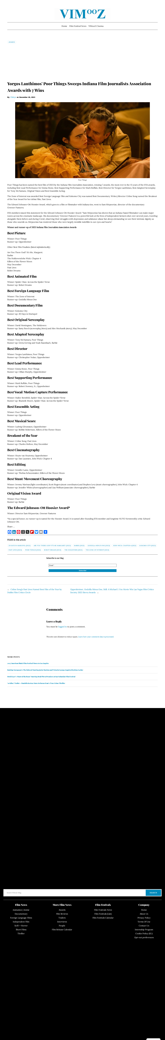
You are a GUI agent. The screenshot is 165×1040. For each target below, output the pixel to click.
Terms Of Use (144, 921)
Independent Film (21, 921)
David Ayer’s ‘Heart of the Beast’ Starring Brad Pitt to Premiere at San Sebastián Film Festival (41, 677)
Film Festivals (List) (102, 914)
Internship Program (144, 929)
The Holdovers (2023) (73, 550)
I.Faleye (13, 97)
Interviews (62, 921)
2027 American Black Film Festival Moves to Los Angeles (28, 663)
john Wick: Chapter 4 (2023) (124, 546)
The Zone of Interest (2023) (97, 550)
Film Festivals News (103, 910)
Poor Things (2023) (33, 550)
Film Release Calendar (62, 929)
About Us (144, 914)
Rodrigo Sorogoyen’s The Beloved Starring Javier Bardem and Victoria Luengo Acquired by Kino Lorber (45, 670)
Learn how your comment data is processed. (96, 637)
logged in (62, 626)
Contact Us (144, 925)
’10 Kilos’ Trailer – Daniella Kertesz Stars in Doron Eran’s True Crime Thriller (36, 683)
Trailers (62, 917)
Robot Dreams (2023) (52, 550)
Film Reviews (62, 914)
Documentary (21, 914)
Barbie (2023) (79, 546)
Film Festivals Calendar (103, 917)
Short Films (21, 929)
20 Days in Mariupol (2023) (19, 546)
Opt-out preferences (144, 937)
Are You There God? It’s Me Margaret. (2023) (52, 546)
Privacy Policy (144, 917)
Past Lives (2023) (15, 550)
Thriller (21, 933)
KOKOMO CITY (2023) (147, 546)
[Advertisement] (82, 62)
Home (64, 26)
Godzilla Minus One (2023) (99, 546)
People (62, 925)
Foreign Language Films (21, 917)
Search (153, 893)
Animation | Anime (21, 910)
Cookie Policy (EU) (144, 933)
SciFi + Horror (21, 925)
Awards (12, 42)
